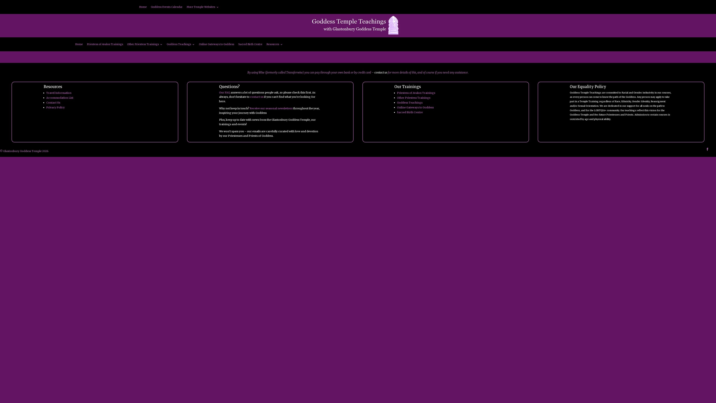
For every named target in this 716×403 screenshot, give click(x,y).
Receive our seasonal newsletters (271, 108)
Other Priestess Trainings (143, 44)
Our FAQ (224, 92)
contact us (380, 72)
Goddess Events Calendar (167, 7)
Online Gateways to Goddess (216, 44)
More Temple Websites (201, 7)
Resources (272, 44)
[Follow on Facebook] (707, 149)
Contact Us (53, 102)
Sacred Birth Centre (250, 44)
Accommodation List (59, 97)
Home (143, 7)
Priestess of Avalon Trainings (105, 44)
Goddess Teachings (179, 44)
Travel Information (58, 93)
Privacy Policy (55, 107)
